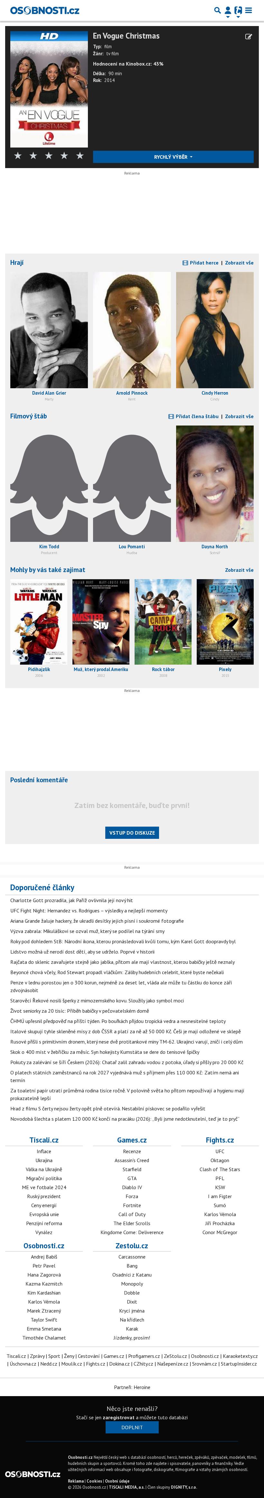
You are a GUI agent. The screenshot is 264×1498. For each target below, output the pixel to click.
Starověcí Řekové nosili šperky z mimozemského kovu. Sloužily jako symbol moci (97, 1000)
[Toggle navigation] (248, 10)
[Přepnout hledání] (217, 10)
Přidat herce (204, 262)
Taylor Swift (44, 1319)
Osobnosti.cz (44, 1245)
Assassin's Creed (132, 1160)
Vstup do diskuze (132, 833)
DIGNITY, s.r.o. (184, 1487)
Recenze (132, 1151)
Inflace (44, 1151)
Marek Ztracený (44, 1310)
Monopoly (132, 1283)
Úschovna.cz (23, 1363)
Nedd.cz (48, 1363)
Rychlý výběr (171, 157)
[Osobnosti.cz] (44, 10)
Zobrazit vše (239, 262)
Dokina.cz (119, 1363)
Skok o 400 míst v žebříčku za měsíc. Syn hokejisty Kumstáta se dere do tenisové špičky (104, 1052)
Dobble (132, 1292)
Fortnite (132, 1205)
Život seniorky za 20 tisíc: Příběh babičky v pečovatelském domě (79, 1011)
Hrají (17, 262)
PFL (219, 1178)
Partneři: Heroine (132, 1387)
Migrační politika (44, 1178)
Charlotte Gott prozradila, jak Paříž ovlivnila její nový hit (71, 900)
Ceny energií (44, 1205)
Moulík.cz (71, 1363)
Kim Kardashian (44, 1292)
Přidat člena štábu (196, 416)
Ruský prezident (44, 1196)
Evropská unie (44, 1214)
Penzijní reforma (44, 1223)
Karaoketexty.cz (240, 1356)
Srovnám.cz (204, 1363)
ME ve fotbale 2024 (44, 1187)
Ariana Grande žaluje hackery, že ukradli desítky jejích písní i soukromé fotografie (97, 921)
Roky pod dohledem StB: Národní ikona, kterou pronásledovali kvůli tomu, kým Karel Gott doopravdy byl (123, 941)
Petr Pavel (44, 1265)
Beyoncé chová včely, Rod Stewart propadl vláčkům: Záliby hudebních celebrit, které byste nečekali (117, 972)
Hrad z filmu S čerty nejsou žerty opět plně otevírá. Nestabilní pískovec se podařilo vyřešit (107, 1108)
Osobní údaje (117, 1481)
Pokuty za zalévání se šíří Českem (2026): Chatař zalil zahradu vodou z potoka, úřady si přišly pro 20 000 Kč (126, 1062)
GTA (132, 1178)
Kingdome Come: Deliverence (132, 1232)
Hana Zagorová (44, 1274)
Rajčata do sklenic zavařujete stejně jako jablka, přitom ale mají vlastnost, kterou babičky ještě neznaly (122, 962)
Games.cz (132, 1139)
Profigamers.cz (144, 1356)
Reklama (76, 1481)
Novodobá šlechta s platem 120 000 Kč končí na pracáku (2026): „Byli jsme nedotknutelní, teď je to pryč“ (125, 1119)
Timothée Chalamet (44, 1337)
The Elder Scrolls (131, 1223)
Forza (132, 1196)
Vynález (43, 1232)
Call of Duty (132, 1214)
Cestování (89, 1356)
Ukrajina (43, 1160)
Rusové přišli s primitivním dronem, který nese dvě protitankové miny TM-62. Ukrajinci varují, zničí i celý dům (126, 1041)
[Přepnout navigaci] (228, 10)
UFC (219, 1151)
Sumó (220, 1205)
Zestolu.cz (132, 1245)
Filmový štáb (28, 416)
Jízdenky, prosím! (132, 1337)
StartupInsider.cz (239, 1363)
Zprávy (37, 1356)
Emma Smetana (44, 1328)
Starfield (132, 1169)
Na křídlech (132, 1319)
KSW (220, 1187)
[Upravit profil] (249, 36)
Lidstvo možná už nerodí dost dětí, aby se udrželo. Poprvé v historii (82, 951)
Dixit (132, 1301)
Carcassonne (132, 1256)
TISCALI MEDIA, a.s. (127, 1487)
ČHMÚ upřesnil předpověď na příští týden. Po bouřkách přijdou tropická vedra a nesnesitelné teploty (118, 1021)
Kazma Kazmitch (43, 1283)
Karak (132, 1328)
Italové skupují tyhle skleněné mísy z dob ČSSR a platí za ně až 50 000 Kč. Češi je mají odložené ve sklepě (125, 1031)
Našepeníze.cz (172, 1363)
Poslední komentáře (39, 780)
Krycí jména (132, 1310)
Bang (132, 1265)
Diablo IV (132, 1187)
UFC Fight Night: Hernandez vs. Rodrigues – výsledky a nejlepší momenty (88, 910)
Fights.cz (220, 1139)
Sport (54, 1356)
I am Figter (220, 1196)
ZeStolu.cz (175, 1356)
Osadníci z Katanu (132, 1274)
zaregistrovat (119, 1417)
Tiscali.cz (44, 1139)
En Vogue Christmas (126, 35)
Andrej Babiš (44, 1256)
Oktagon (220, 1160)
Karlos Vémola (220, 1214)
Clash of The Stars (220, 1169)
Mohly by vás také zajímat (47, 569)
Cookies (94, 1481)
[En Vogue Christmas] (49, 88)
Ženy (69, 1356)
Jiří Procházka (220, 1223)
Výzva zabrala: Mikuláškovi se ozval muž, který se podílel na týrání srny (87, 931)
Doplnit (132, 1427)
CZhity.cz (143, 1363)
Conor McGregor (220, 1232)
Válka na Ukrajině (44, 1169)
